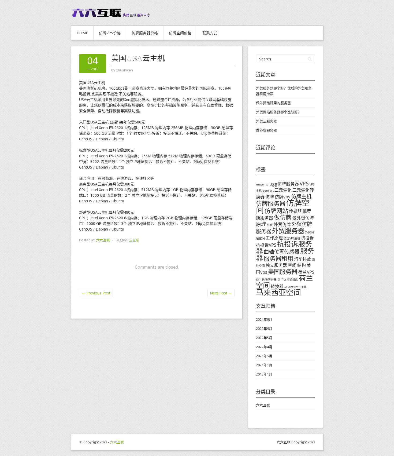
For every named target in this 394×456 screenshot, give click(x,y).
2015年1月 (264, 374)
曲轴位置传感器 (281, 251)
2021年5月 (264, 355)
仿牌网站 (276, 210)
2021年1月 (264, 365)
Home (82, 32)
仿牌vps (282, 197)
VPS (304, 183)
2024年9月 (264, 319)
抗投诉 (307, 238)
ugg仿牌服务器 (284, 184)
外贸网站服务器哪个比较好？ (278, 112)
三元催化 (283, 190)
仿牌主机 (301, 196)
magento (262, 184)
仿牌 (269, 197)
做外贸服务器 (266, 130)
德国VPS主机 (292, 238)
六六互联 (103, 240)
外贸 (270, 225)
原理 (261, 224)
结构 (301, 265)
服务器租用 (278, 258)
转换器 (277, 286)
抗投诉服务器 (284, 247)
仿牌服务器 (270, 203)
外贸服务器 (288, 230)
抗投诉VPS (266, 245)
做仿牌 (283, 217)
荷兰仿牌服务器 (266, 280)
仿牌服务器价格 (145, 32)
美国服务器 (283, 271)
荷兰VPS (306, 272)
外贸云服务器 (266, 121)
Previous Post (95, 293)
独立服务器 (276, 265)
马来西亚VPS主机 (295, 287)
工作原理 (274, 238)
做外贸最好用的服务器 (273, 102)
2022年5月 (264, 337)
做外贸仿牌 (303, 218)
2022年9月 (264, 328)
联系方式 (209, 32)
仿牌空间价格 (180, 32)
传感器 (295, 211)
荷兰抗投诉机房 (287, 280)
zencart (268, 190)
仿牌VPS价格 (110, 32)
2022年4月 (264, 346)
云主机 (134, 240)
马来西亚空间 (278, 292)
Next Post (221, 293)
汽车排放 (302, 259)
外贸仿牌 (282, 224)
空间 (292, 265)
